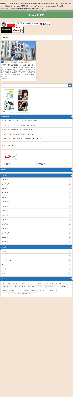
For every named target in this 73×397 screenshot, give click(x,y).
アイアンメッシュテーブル (38, 283)
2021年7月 (36, 215)
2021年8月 (36, 210)
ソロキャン (7, 283)
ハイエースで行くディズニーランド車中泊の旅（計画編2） (19, 120)
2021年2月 (36, 224)
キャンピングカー (36, 260)
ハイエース (33, 293)
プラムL (44, 290)
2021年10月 (36, 202)
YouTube (67, 283)
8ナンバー (16, 283)
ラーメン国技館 (13, 62)
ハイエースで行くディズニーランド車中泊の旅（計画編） (19, 125)
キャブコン (41, 286)
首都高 (26, 62)
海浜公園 (21, 62)
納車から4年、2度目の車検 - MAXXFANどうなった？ (18, 129)
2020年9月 (36, 237)
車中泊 (25, 283)
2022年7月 (36, 197)
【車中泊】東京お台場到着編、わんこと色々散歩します (17, 65)
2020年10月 (36, 233)
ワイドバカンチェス (20, 286)
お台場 (6, 62)
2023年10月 (36, 184)
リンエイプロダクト (16, 290)
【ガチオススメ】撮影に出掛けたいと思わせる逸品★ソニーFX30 (21, 138)
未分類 (36, 269)
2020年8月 (36, 242)
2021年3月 (36, 219)
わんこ (36, 264)
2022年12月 (36, 193)
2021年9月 (36, 206)
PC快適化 (36, 251)
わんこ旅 (51, 283)
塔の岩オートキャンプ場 (31, 290)
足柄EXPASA (7, 286)
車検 (5, 290)
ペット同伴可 (23, 293)
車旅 (36, 273)
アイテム (36, 255)
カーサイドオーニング (10, 293)
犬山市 (59, 283)
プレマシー (53, 290)
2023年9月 (36, 188)
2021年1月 (36, 228)
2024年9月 (36, 179)
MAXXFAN (64, 286)
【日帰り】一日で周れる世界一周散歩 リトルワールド (18, 134)
